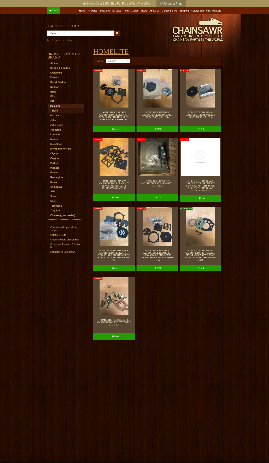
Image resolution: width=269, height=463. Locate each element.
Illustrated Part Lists (110, 10)
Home (82, 10)
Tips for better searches (59, 40)
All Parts (92, 10)
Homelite (111, 51)
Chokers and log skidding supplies (63, 229)
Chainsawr (177, 28)
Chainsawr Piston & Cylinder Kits (65, 246)
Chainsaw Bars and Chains (64, 239)
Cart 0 (54, 10)
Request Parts (172, 3)
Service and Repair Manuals (206, 10)
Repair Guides (131, 10)
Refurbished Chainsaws (62, 252)
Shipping (184, 10)
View (114, 100)
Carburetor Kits (58, 235)
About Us (154, 10)
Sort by (99, 61)
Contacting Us (169, 10)
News (144, 10)
